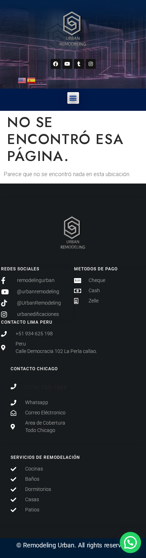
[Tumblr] (79, 64)
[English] (22, 80)
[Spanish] (31, 80)
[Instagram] (91, 64)
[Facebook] (56, 64)
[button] (73, 98)
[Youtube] (67, 64)
